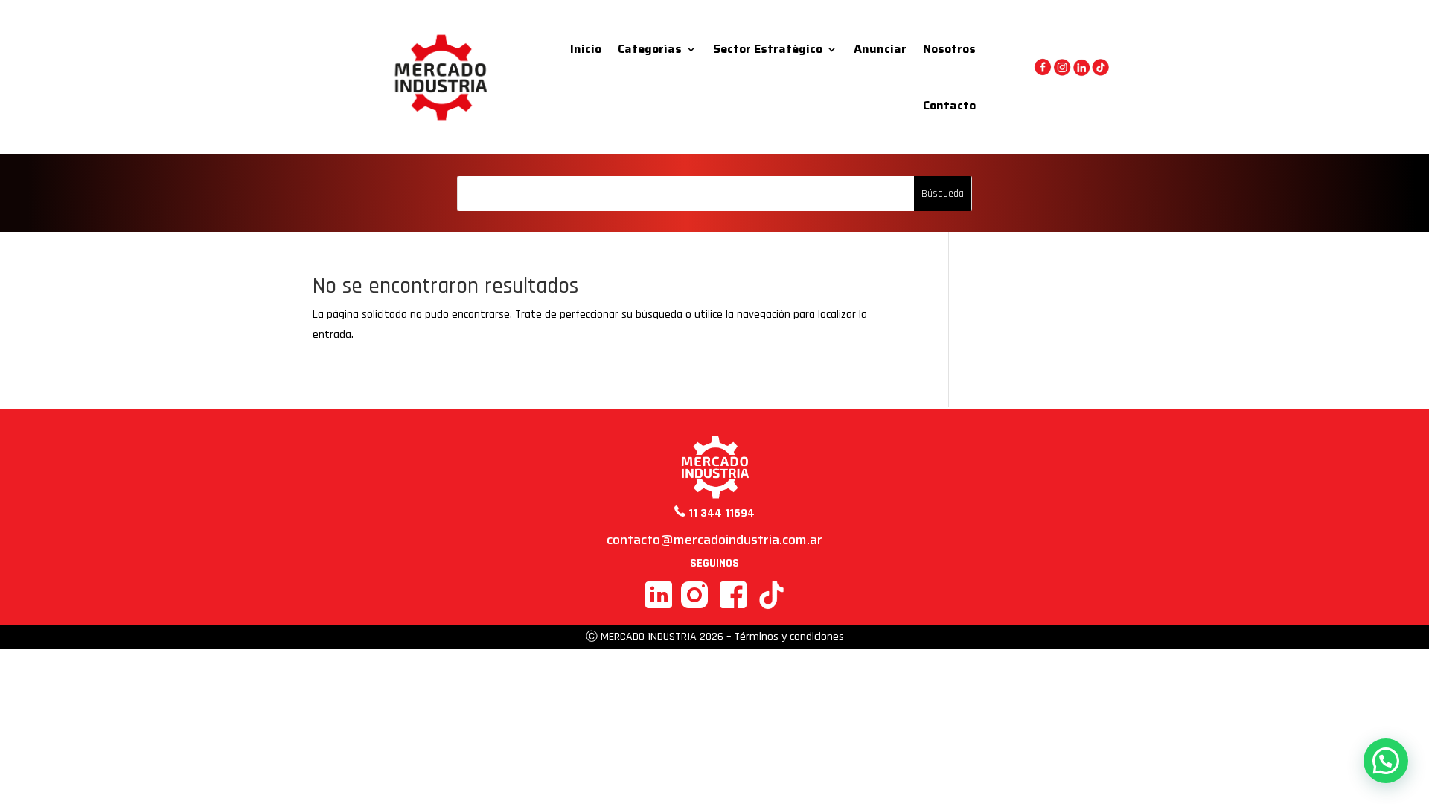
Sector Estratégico (767, 48)
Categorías (650, 48)
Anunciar (880, 48)
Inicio (585, 48)
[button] (1386, 760)
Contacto (949, 105)
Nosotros (949, 48)
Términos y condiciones (789, 637)
